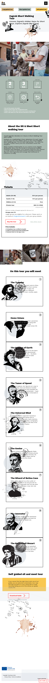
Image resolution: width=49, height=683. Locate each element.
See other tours (35, 222)
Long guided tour (7, 9)
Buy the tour (11, 222)
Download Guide (15, 595)
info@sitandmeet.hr (19, 216)
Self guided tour (42, 9)
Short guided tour (24, 9)
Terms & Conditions (16, 676)
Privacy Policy (7, 676)
